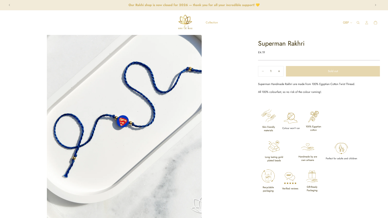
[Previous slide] (9, 5)
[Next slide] (375, 5)
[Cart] (375, 22)
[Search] (358, 22)
